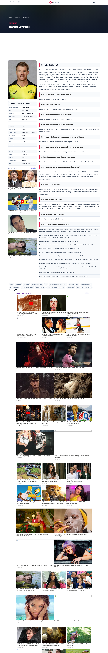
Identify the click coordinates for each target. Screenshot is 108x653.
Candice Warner (69, 204)
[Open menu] (94, 2)
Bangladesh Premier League (84, 287)
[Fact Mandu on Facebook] (10, 2)
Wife (11, 284)
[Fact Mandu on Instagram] (19, 2)
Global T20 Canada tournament (56, 287)
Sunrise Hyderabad (86, 284)
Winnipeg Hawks (40, 287)
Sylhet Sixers (70, 287)
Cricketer (13, 23)
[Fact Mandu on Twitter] (13, 2)
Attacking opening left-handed (58, 284)
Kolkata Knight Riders (27, 287)
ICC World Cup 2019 (37, 284)
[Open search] (97, 2)
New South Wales (73, 284)
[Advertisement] (54, 45)
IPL (46, 284)
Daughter (18, 284)
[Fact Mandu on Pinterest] (16, 2)
